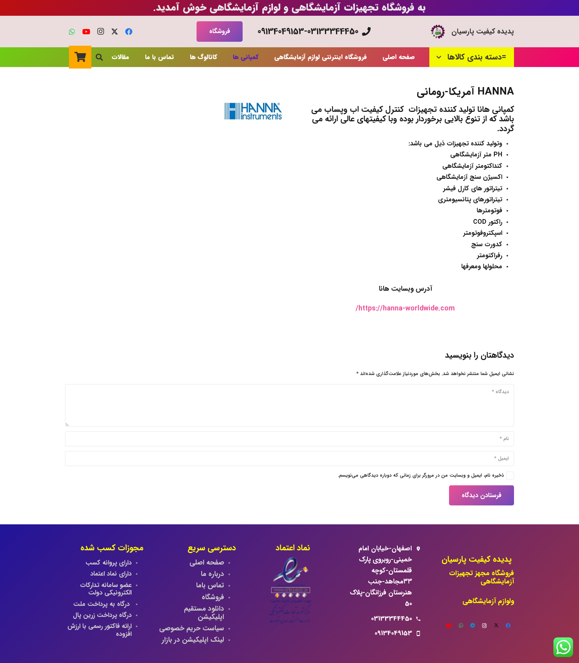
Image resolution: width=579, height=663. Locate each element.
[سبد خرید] (80, 57)
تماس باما (210, 585)
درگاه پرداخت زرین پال (102, 615)
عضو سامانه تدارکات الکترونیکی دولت (106, 589)
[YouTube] (86, 31)
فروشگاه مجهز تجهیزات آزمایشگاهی (481, 577)
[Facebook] (129, 31)
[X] (115, 31)
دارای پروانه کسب (108, 563)
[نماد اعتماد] (289, 592)
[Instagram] (100, 31)
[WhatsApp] (72, 31)
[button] (440, 57)
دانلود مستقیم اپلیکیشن (203, 613)
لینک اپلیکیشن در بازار (193, 640)
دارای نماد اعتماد (111, 574)
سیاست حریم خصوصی (191, 628)
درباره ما (212, 574)
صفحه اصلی (206, 562)
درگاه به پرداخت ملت (102, 604)
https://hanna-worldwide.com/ (405, 308)
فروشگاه (213, 597)
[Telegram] (473, 625)
